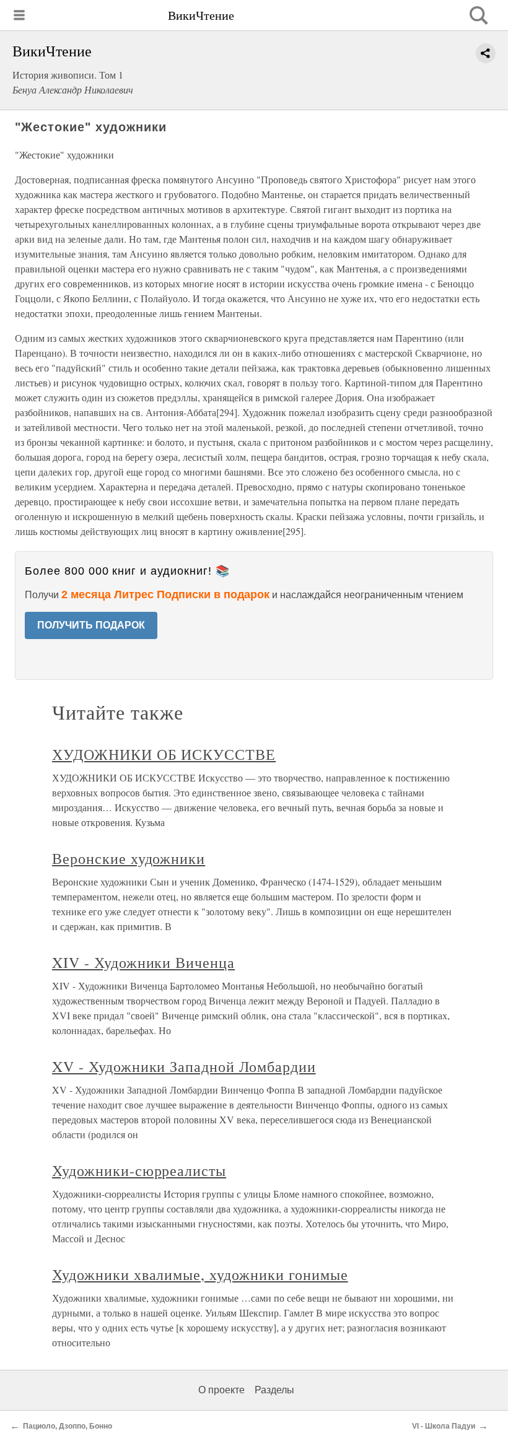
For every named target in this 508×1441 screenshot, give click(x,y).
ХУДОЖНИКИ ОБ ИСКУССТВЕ (164, 754)
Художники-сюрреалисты (139, 1170)
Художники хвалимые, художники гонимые (200, 1274)
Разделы (274, 1390)
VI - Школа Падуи (443, 1426)
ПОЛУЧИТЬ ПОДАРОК (91, 625)
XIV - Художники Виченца (143, 962)
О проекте (221, 1390)
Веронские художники (128, 858)
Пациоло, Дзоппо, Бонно (67, 1426)
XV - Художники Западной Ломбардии (184, 1066)
